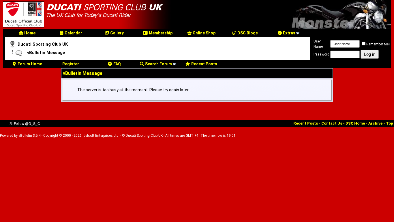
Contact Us (331, 123)
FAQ (116, 64)
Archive (375, 123)
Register (70, 64)
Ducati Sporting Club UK (43, 44)
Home (29, 33)
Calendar (73, 33)
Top (389, 123)
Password (321, 54)
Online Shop (203, 33)
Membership (160, 33)
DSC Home (355, 123)
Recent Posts (203, 64)
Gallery (116, 33)
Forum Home (29, 64)
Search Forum (158, 64)
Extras (288, 33)
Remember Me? (378, 44)
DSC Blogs (247, 33)
